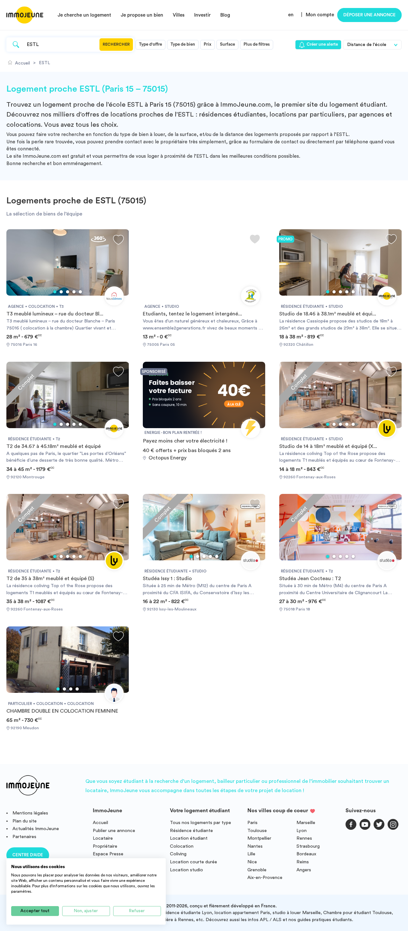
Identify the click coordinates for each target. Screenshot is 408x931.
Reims (302, 861)
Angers (303, 869)
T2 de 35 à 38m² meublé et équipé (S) (50, 578)
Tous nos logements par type (200, 822)
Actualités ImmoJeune (35, 828)
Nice (252, 861)
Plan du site (24, 821)
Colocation (181, 846)
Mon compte (320, 14)
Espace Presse (108, 854)
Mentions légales (30, 813)
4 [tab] (74, 291)
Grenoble (256, 869)
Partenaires (24, 836)
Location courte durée (193, 861)
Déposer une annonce (369, 15)
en (291, 14)
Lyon (301, 830)
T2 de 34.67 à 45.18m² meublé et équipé (53, 446)
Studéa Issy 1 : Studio (167, 578)
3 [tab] (67, 291)
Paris (252, 822)
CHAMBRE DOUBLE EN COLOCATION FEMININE (62, 711)
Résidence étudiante (191, 830)
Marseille (305, 822)
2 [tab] (61, 291)
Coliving (178, 854)
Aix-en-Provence (264, 877)
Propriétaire (105, 846)
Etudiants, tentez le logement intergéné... (192, 313)
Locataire (103, 838)
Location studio (186, 869)
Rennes (304, 838)
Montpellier (259, 838)
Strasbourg (308, 846)
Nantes (255, 846)
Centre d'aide (27, 855)
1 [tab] (54, 291)
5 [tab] (80, 291)
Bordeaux (306, 854)
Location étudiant (189, 838)
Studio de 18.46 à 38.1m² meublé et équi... (327, 313)
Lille (251, 854)
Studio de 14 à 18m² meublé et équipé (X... (328, 446)
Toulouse (257, 830)
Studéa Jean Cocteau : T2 (310, 578)
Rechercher (116, 44)
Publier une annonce (114, 830)
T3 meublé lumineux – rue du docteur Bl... (54, 313)
